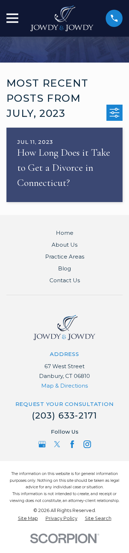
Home (64, 232)
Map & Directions (64, 385)
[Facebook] (72, 444)
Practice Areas (64, 256)
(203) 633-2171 (64, 415)
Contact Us (64, 280)
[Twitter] (57, 444)
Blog (64, 268)
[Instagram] (87, 444)
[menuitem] (28, 519)
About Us (64, 244)
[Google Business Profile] (42, 444)
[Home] (62, 18)
